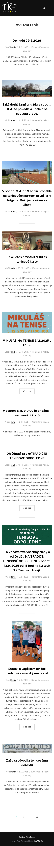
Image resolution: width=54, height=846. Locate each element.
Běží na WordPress (27, 837)
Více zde (29, 391)
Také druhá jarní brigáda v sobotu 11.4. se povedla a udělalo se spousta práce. (27, 109)
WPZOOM (39, 841)
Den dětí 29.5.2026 (27, 40)
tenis (13, 47)
